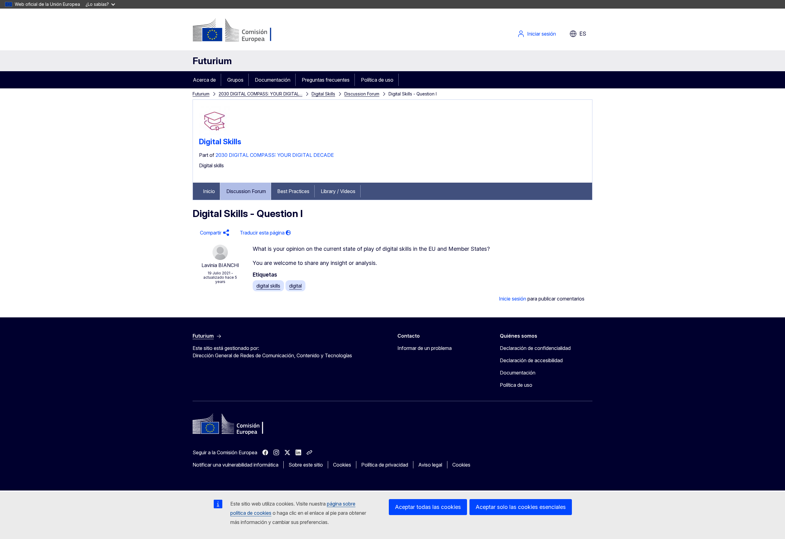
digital (295, 286)
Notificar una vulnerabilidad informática (235, 465)
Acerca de (204, 80)
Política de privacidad (384, 465)
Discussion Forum (361, 93)
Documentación (272, 80)
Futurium (212, 60)
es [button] (582, 33)
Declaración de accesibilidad (531, 360)
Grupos (235, 80)
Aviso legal (430, 465)
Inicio (209, 191)
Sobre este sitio (306, 465)
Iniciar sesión (541, 34)
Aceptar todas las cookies (428, 507)
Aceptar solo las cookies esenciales (521, 507)
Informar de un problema (424, 348)
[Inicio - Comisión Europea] (242, 30)
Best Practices (293, 191)
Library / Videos (338, 191)
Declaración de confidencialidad (535, 348)
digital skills (268, 286)
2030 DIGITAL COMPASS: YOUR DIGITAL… (260, 93)
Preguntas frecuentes (326, 80)
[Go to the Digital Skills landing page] (214, 135)
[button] (214, 233)
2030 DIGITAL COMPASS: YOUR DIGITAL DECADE (275, 155)
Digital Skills (323, 93)
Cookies (342, 465)
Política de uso (377, 80)
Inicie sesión (512, 299)
